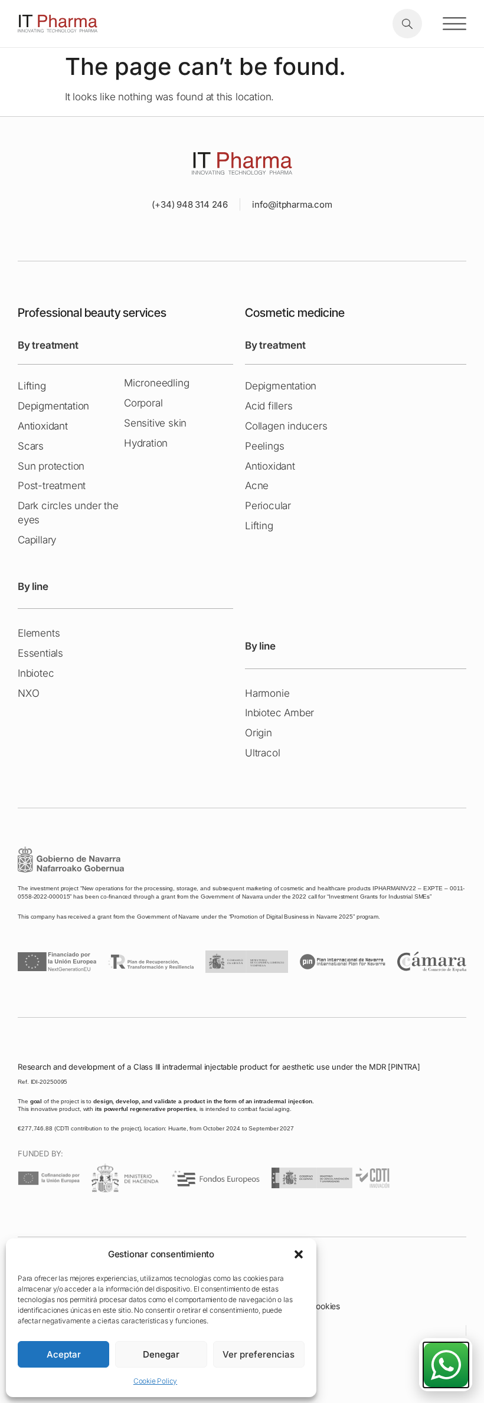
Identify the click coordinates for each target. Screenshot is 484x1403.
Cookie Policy (155, 1380)
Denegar (161, 1354)
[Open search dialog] (407, 23)
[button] (299, 1254)
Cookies (325, 1306)
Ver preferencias (259, 1354)
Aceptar (64, 1354)
